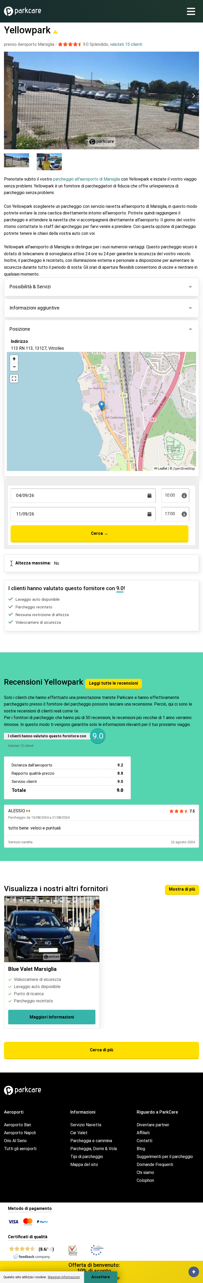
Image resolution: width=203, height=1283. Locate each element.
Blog (141, 1148)
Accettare (100, 1277)
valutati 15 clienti (126, 44)
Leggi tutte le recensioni (113, 683)
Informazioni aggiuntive (34, 308)
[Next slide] (193, 96)
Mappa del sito (84, 1164)
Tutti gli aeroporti (20, 1148)
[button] (101, 406)
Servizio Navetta (85, 1124)
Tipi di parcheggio (86, 1156)
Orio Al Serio (15, 1140)
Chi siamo (145, 1172)
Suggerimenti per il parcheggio (165, 1156)
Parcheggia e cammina (91, 1140)
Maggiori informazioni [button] (64, 1277)
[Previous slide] (9, 96)
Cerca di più (101, 1049)
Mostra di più (182, 889)
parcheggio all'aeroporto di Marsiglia (86, 179)
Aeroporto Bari (17, 1124)
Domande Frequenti (155, 1164)
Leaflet (162, 468)
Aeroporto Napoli (20, 1132)
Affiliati (143, 1132)
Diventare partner (153, 1124)
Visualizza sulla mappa (38, 373)
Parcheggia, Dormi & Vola (93, 1148)
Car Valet (78, 1132)
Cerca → (99, 533)
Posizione (20, 329)
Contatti (144, 1140)
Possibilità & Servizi (30, 286)
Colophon (145, 1180)
